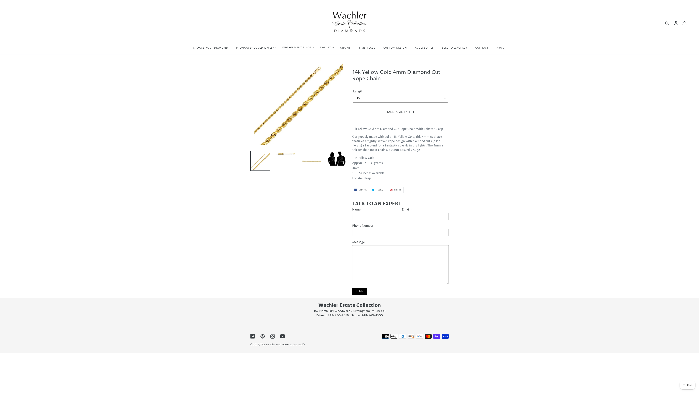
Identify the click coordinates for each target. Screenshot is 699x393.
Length (358, 92)
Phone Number (363, 226)
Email (407, 210)
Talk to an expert (400, 112)
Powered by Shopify (293, 344)
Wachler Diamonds (271, 344)
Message (358, 242)
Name (356, 210)
